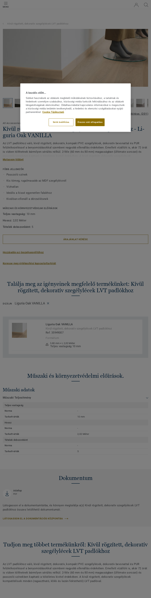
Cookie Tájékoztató (53, 112)
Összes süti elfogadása (90, 122)
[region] (75, 107)
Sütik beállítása (61, 122)
